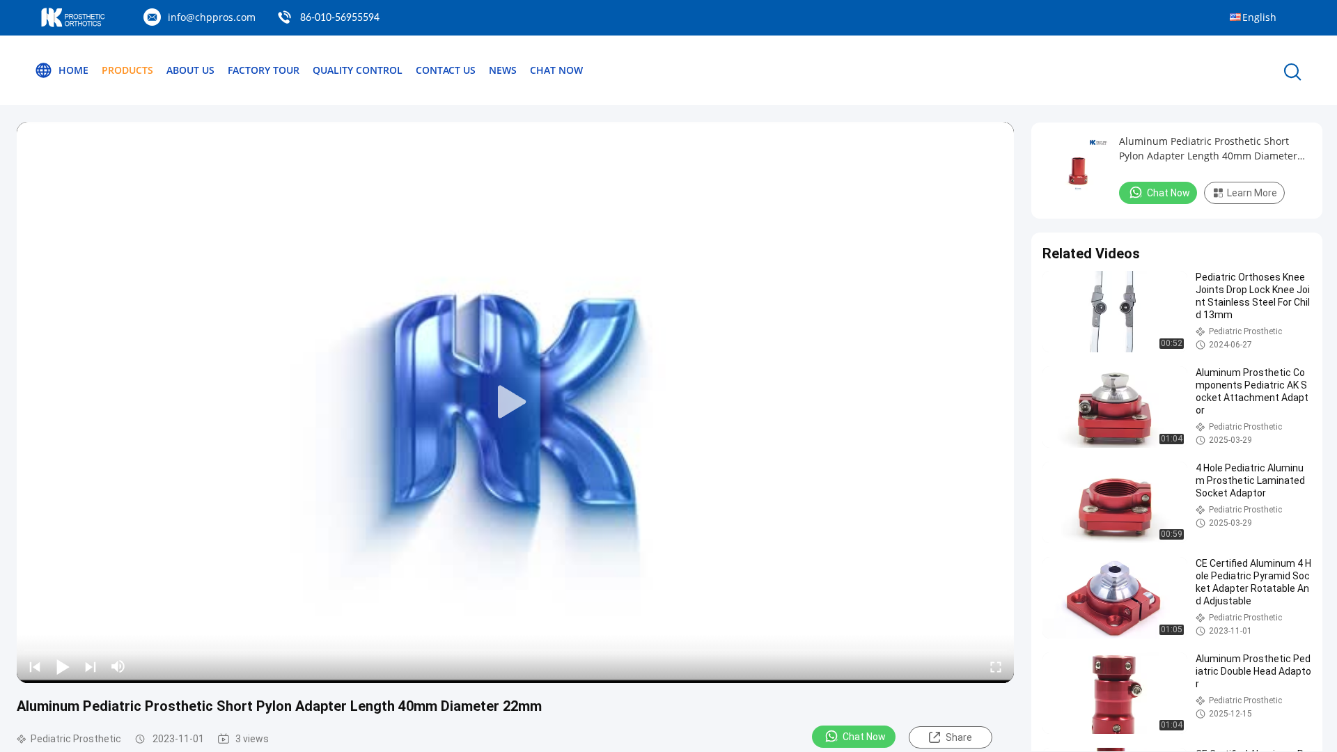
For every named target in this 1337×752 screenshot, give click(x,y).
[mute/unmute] (118, 666)
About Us (190, 70)
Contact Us (446, 70)
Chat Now (556, 70)
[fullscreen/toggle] (996, 666)
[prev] (35, 666)
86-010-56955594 (340, 18)
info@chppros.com (212, 17)
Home (73, 70)
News (503, 70)
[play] (515, 402)
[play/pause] (63, 666)
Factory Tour (263, 70)
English (1259, 17)
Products (127, 70)
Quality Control (357, 70)
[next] (90, 666)
